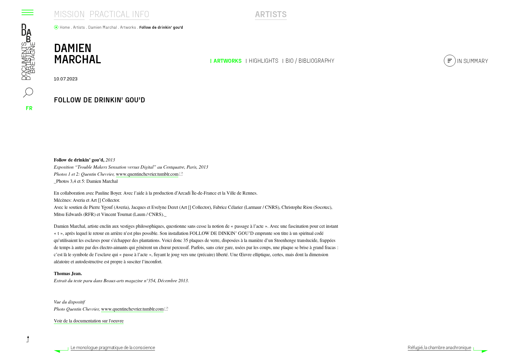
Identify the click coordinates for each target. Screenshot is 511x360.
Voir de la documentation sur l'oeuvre (89, 320)
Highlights (263, 60)
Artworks (227, 60)
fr (29, 107)
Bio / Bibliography (309, 60)
